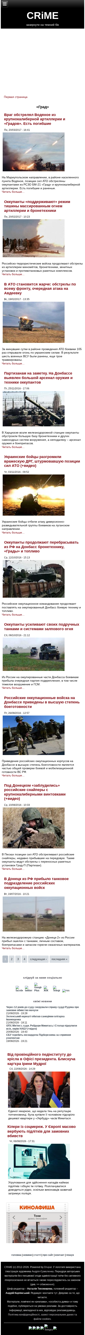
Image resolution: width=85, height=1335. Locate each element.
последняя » (59, 959)
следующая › (38, 959)
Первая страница (15, 97)
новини (27, 1255)
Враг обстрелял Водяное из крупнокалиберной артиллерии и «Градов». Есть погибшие (34, 119)
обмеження (46, 1284)
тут (55, 1293)
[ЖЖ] (47, 990)
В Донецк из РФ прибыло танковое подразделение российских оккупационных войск (36, 883)
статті (37, 1255)
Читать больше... (13, 191)
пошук (70, 1255)
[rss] (65, 990)
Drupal (48, 1267)
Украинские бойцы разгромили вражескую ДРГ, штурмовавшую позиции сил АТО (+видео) (42, 461)
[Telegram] (56, 990)
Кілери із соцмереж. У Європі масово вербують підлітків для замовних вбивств (41, 1131)
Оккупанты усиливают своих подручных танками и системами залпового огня (41, 626)
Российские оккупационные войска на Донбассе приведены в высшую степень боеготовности (42, 702)
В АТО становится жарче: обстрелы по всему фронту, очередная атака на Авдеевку (40, 288)
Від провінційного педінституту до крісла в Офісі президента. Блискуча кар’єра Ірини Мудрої (41, 1059)
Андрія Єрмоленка (43, 1271)
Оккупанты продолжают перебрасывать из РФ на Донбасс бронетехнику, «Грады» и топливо (41, 546)
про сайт (48, 1255)
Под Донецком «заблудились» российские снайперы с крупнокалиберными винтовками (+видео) (35, 792)
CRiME (43, 15)
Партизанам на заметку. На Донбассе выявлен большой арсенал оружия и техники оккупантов (38, 377)
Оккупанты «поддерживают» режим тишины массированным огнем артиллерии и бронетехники (37, 206)
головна (16, 1255)
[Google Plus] (38, 990)
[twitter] (28, 990)
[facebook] (19, 990)
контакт (59, 1255)
